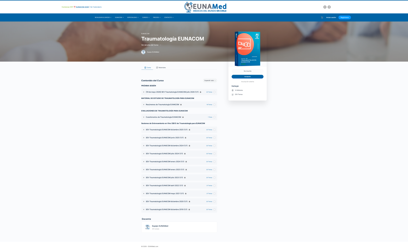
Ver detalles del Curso (150, 45)
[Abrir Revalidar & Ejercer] (111, 17)
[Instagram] (329, 7)
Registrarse (345, 17)
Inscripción (247, 76)
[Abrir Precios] (160, 17)
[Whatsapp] (325, 7)
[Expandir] (144, 92)
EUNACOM (145, 33)
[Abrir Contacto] (173, 17)
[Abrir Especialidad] (138, 17)
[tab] (147, 67)
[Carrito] (322, 17)
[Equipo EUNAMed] (147, 227)
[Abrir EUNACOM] (123, 17)
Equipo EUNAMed (160, 226)
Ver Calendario (96, 7)
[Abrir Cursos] (149, 17)
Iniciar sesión (331, 17)
